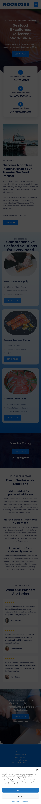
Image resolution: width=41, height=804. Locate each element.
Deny (20, 796)
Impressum (25, 801)
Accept (20, 790)
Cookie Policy (16, 801)
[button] (38, 770)
